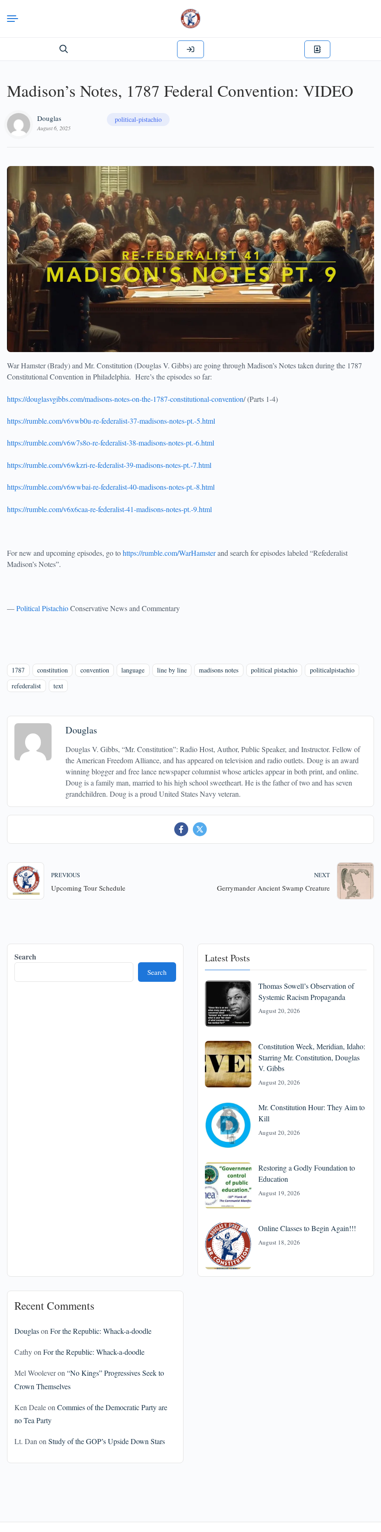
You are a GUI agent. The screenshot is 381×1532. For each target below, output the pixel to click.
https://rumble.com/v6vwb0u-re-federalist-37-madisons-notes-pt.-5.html (111, 421)
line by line (172, 670)
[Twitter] (200, 829)
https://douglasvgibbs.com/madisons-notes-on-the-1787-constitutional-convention (125, 399)
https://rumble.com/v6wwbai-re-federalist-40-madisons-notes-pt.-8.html (111, 487)
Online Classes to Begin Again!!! (307, 1228)
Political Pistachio (42, 608)
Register (317, 49)
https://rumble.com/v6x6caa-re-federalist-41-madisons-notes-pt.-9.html (109, 509)
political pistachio (274, 670)
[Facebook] (181, 829)
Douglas (49, 118)
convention (94, 670)
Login (190, 49)
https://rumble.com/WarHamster (169, 553)
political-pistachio (138, 119)
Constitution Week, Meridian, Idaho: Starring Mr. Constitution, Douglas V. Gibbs (311, 1057)
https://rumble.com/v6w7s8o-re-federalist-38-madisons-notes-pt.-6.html (110, 442)
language (133, 670)
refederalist (26, 685)
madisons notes (218, 670)
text (58, 685)
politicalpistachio (332, 670)
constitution (52, 670)
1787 (18, 670)
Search (25, 956)
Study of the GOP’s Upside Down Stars (106, 1441)
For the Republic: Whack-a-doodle (100, 1331)
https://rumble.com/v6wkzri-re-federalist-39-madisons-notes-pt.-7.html (109, 465)
